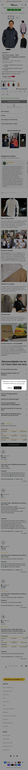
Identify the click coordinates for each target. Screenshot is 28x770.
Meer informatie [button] (21, 383)
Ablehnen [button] (9, 387)
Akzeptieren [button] (18, 387)
